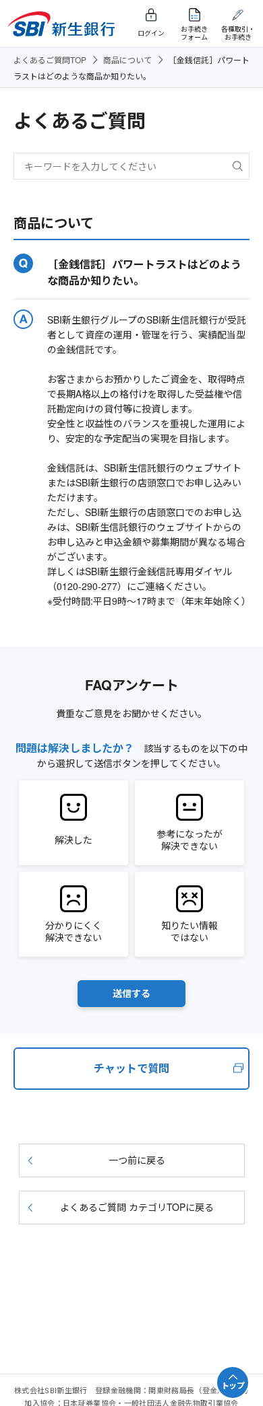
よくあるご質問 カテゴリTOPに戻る (137, 1207)
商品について (127, 59)
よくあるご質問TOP (49, 59)
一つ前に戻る (137, 1160)
